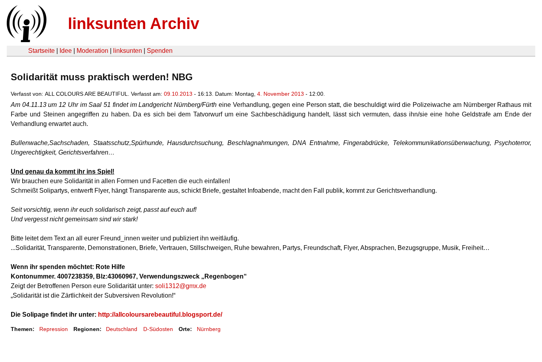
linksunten (127, 50)
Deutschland (121, 329)
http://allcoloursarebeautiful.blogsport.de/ (160, 314)
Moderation (92, 50)
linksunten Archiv (133, 23)
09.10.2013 (178, 94)
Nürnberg (209, 329)
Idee (66, 50)
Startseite (41, 50)
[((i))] (25, 40)
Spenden (160, 50)
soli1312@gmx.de (180, 286)
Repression (53, 329)
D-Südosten (158, 329)
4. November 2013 (280, 94)
